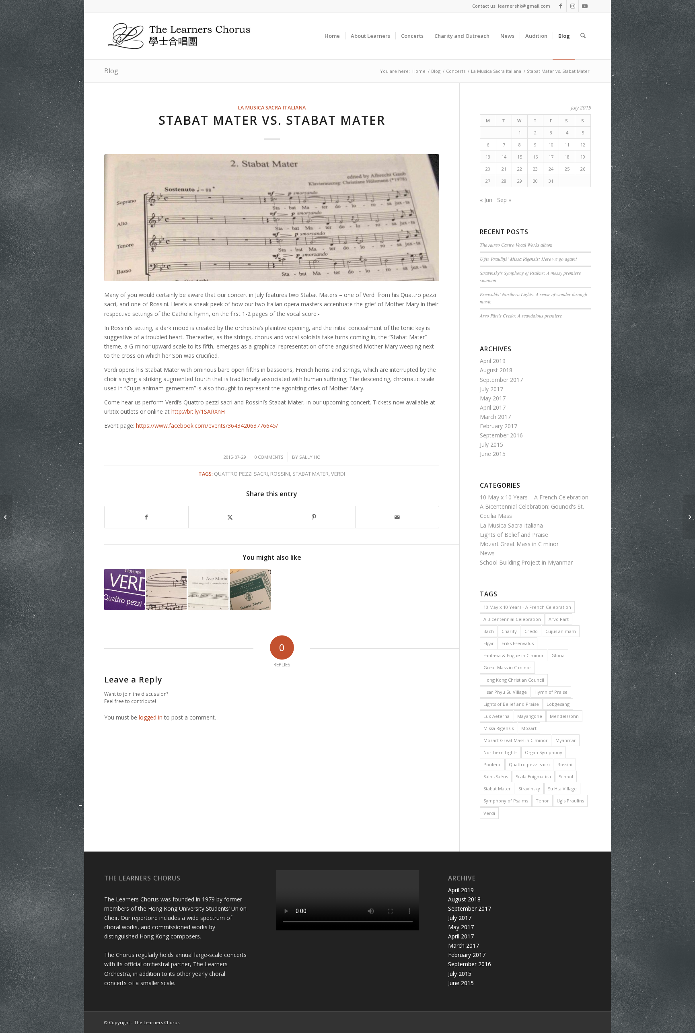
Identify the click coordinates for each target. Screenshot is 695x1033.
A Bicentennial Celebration (512, 619)
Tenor (542, 801)
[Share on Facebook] (146, 517)
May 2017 (493, 398)
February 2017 (498, 426)
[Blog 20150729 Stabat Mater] (271, 218)
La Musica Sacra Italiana (272, 107)
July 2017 (491, 389)
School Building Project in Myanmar (526, 562)
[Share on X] (230, 517)
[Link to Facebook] (560, 6)
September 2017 (501, 380)
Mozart (529, 728)
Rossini (280, 473)
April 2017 (493, 407)
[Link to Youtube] (585, 6)
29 (519, 181)
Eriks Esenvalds (518, 643)
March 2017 (495, 417)
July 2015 (491, 444)
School (566, 776)
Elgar (488, 643)
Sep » (504, 200)
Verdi (338, 473)
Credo (531, 631)
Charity (509, 631)
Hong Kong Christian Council (513, 680)
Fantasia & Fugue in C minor (513, 655)
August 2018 (496, 370)
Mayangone (529, 716)
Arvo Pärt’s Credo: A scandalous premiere (521, 315)
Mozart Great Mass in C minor (519, 544)
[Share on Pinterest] (314, 517)
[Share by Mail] (397, 517)
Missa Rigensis (498, 728)
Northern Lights (500, 752)
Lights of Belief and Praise (514, 534)
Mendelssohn (564, 716)
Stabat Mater (310, 473)
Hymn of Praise (551, 692)
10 (551, 145)
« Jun (486, 200)
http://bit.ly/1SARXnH (198, 411)
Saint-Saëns (495, 776)
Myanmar (565, 740)
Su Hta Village (562, 789)
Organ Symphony (543, 752)
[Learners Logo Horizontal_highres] (182, 35)
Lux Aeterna (496, 716)
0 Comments (269, 457)
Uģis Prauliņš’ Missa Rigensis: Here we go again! (528, 259)
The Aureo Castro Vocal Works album (516, 244)
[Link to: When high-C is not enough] (166, 589)
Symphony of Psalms (505, 801)
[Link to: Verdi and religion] (124, 589)
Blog (111, 70)
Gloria (558, 655)
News (487, 553)
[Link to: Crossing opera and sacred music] (250, 589)
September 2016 (501, 435)
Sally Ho (310, 457)
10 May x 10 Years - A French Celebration (527, 607)
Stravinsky (529, 789)
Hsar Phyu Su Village (505, 692)
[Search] (583, 35)
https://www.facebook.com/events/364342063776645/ (207, 425)
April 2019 (493, 361)
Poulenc (492, 764)
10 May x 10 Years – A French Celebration (534, 497)
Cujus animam (560, 631)
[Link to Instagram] (572, 6)
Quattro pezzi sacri (241, 473)
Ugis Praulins (570, 801)
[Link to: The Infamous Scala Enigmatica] (208, 589)
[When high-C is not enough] (6, 517)
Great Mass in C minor (507, 667)
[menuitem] (332, 35)
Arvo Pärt (559, 619)
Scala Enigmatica (533, 776)
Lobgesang (558, 704)
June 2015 (493, 454)
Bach (488, 631)
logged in (150, 717)
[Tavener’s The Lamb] (689, 517)
